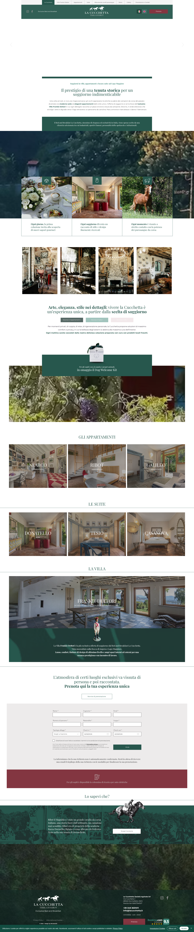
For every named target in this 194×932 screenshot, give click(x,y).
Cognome (86, 711)
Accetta (184, 928)
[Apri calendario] (108, 734)
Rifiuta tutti (172, 928)
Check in (87, 730)
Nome (55, 711)
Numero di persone (60, 720)
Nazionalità (87, 720)
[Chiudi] (191, 928)
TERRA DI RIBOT (97, 15)
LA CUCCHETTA (97, 13)
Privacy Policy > (39, 920)
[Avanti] (183, 45)
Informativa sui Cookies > (54, 920)
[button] (77, 2)
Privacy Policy (118, 928)
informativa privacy (92, 744)
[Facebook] (32, 11)
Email (115, 711)
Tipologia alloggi (59, 730)
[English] (144, 11)
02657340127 (137, 903)
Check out (118, 730)
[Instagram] (27, 11)
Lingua (116, 720)
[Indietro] (11, 45)
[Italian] (139, 11)
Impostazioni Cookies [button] (157, 928)
